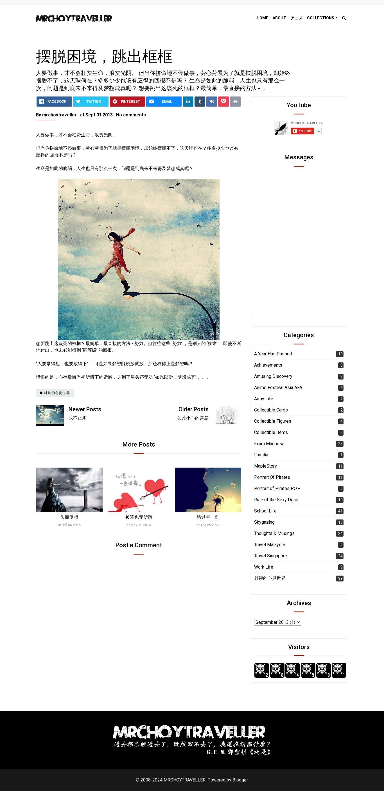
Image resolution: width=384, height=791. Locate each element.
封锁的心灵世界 (270, 578)
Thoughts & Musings (274, 533)
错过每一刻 (138, 517)
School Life (265, 511)
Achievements (268, 365)
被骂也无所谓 (69, 517)
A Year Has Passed (273, 354)
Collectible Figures (272, 421)
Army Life (263, 398)
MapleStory (265, 466)
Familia (261, 454)
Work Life (263, 567)
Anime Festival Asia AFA (278, 387)
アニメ (296, 18)
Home (262, 18)
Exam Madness (269, 443)
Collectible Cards (271, 410)
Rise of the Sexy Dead (276, 499)
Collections (320, 18)
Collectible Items (271, 432)
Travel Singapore (270, 555)
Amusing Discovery (273, 376)
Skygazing (264, 522)
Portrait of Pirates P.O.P (277, 488)
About (279, 18)
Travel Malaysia (269, 544)
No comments (131, 115)
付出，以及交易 (208, 517)
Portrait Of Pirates (272, 477)
